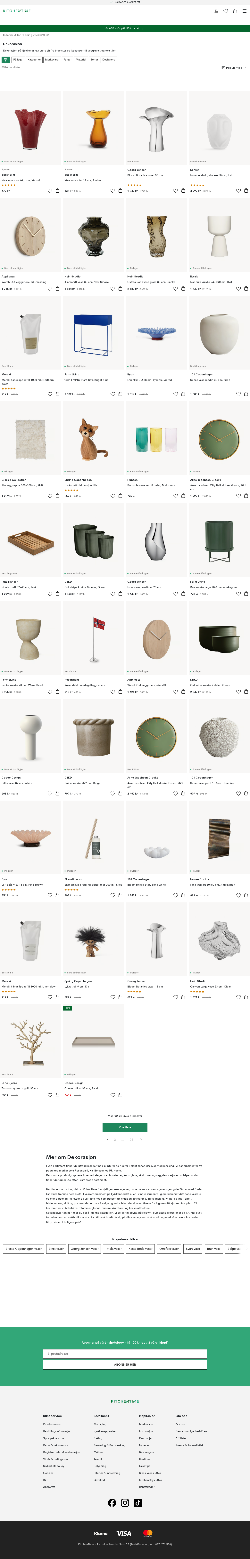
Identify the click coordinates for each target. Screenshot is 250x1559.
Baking (98, 1438)
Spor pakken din (53, 1438)
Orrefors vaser (169, 1249)
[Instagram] (125, 1503)
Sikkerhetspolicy (53, 1466)
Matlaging (100, 1424)
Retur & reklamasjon (56, 1445)
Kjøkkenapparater (105, 1431)
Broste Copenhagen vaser (23, 1249)
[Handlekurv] (235, 11)
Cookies (48, 1473)
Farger (67, 59)
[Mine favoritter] (225, 11)
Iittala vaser (113, 1249)
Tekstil (98, 1459)
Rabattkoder (146, 1487)
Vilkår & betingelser (55, 1459)
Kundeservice (52, 1424)
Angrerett (49, 1487)
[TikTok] (137, 1503)
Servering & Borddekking (109, 1445)
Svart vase (193, 1249)
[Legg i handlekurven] (57, 190)
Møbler (98, 1452)
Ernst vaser (56, 1249)
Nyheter (144, 1445)
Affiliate (181, 1438)
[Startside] (16, 11)
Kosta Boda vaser (140, 1249)
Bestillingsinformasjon (57, 1431)
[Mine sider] (216, 11)
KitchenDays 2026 (150, 1480)
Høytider (144, 1459)
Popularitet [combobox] (234, 67)
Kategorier (34, 59)
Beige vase (235, 1249)
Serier (94, 59)
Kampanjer (146, 1438)
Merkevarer (52, 59)
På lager (18, 59)
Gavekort (99, 1480)
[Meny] (244, 11)
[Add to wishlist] (50, 190)
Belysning (100, 1466)
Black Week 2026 (150, 1473)
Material (81, 59)
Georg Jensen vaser (84, 1249)
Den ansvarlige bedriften (191, 1431)
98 (131, 1139)
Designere (108, 59)
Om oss (180, 1424)
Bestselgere (146, 1452)
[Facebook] (112, 1503)
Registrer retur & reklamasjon (61, 1452)
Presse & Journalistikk (190, 1445)
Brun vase (214, 1249)
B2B (45, 1480)
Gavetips (144, 1466)
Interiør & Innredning (17, 35)
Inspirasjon (146, 1431)
